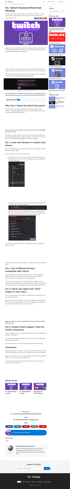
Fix (43, 1)
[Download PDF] (46, 18)
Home (5, 4)
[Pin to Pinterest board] (40, 18)
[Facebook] (9, 453)
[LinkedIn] (11, 453)
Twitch (10, 4)
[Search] (47, 468)
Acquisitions (40, 481)
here (42, 343)
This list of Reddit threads (17, 110)
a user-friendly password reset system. (24, 75)
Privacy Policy (47, 481)
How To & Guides (51, 1)
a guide (22, 285)
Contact (33, 481)
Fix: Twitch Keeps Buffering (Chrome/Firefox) (26, 414)
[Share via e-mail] (43, 18)
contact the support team (14, 136)
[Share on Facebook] (35, 18)
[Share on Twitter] (38, 18)
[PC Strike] (8, 1)
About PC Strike (26, 481)
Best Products (60, 1)
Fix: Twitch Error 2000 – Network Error (26, 420)
